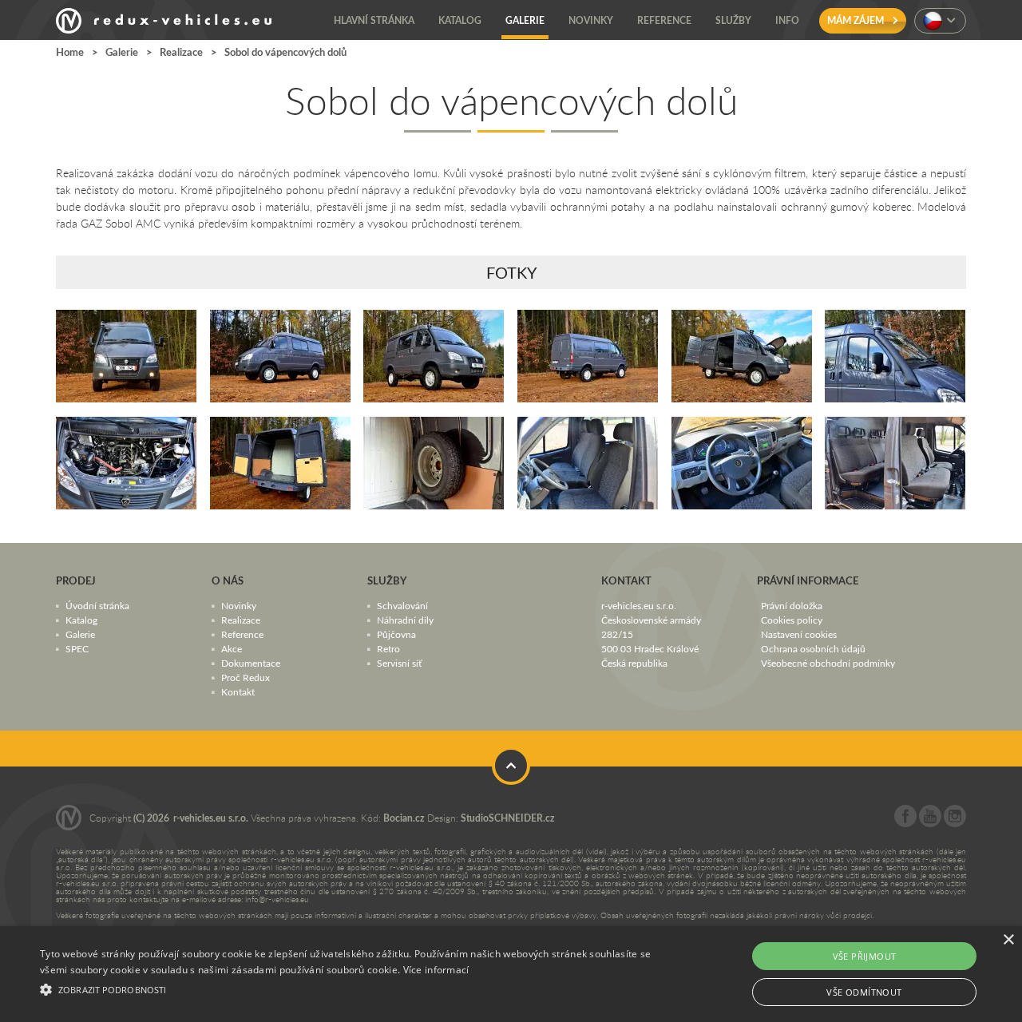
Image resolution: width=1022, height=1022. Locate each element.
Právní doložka (791, 605)
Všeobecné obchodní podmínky (828, 662)
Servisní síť (399, 662)
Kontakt (238, 691)
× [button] (1008, 940)
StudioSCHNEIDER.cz (508, 818)
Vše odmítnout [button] (863, 992)
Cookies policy (791, 619)
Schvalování (402, 605)
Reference (242, 634)
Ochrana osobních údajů (813, 648)
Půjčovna (396, 634)
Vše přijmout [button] (865, 956)
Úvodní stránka (97, 605)
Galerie (121, 52)
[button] (346, 987)
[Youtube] (930, 823)
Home (70, 52)
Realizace (181, 52)
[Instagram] (955, 823)
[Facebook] (905, 823)
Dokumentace (250, 662)
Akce (231, 648)
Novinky (238, 605)
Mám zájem (856, 20)
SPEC (77, 648)
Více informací (436, 969)
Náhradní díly (405, 619)
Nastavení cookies (799, 634)
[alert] (511, 974)
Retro (388, 648)
